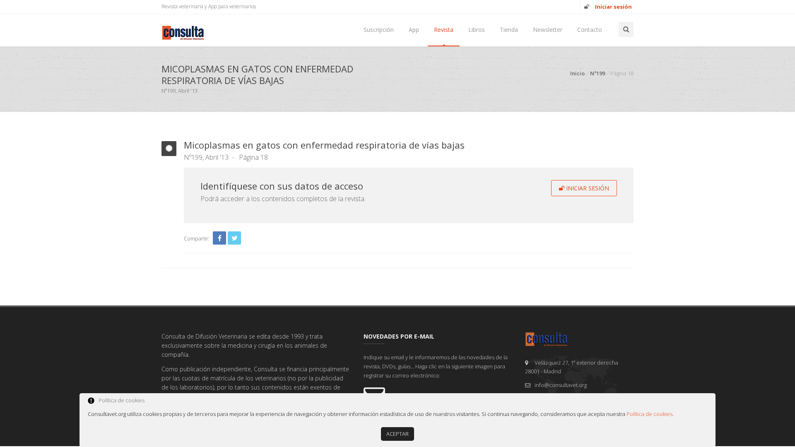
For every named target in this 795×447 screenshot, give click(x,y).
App (414, 30)
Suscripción (379, 30)
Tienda (509, 30)
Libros (476, 30)
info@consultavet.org (561, 385)
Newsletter (547, 30)
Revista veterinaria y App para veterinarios (208, 6)
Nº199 (597, 73)
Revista (443, 30)
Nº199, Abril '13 (206, 157)
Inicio (577, 73)
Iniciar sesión (586, 188)
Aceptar (397, 433)
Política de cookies (649, 414)
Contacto (589, 30)
